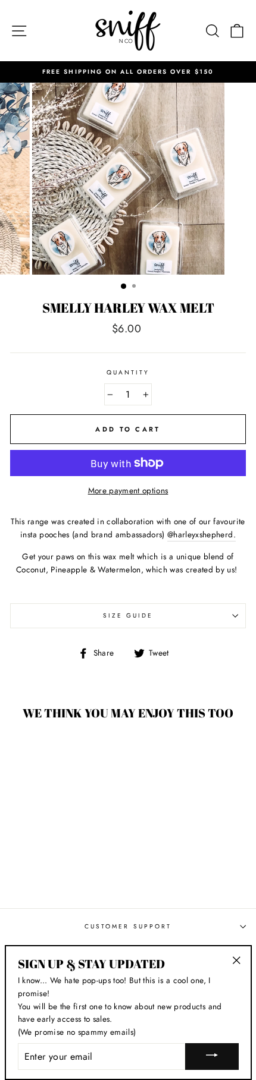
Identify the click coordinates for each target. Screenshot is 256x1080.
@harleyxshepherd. (201, 534)
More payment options (128, 490)
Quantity (128, 372)
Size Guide (128, 615)
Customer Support (128, 926)
